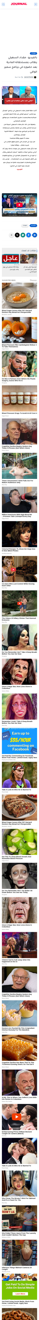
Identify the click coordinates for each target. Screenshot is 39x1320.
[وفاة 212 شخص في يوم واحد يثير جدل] (10, 259)
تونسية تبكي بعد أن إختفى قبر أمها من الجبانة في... (30, 270)
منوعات (33, 53)
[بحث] (3, 4)
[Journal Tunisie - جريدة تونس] (19, 4)
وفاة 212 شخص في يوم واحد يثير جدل (11, 268)
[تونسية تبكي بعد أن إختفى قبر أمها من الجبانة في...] (28, 259)
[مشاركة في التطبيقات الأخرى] (11, 235)
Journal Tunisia (29, 77)
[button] (28, 235)
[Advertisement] (19, 31)
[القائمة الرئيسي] (35, 4)
